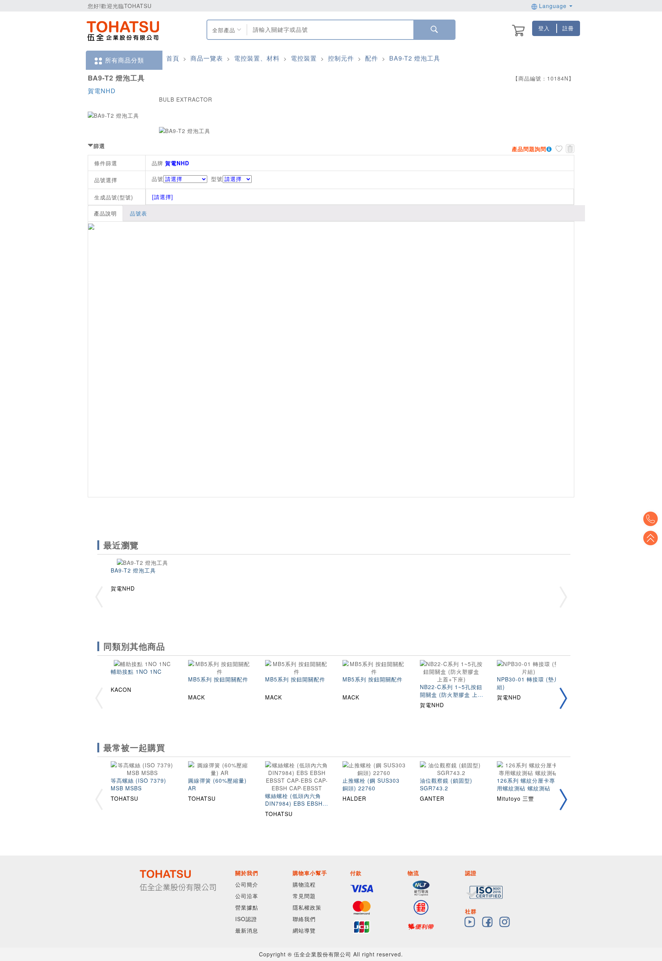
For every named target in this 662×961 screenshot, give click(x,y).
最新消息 (246, 930)
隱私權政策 (307, 907)
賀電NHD (102, 90)
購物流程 (304, 884)
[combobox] (329, 29)
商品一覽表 (206, 58)
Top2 (650, 519)
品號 (157, 179)
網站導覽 (304, 930)
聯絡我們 (304, 919)
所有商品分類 (124, 60)
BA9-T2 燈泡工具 (414, 58)
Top (650, 538)
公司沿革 (246, 896)
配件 (371, 58)
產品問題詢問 (529, 149)
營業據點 (246, 907)
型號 (217, 179)
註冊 (568, 28)
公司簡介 (246, 884)
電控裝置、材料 (257, 58)
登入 (544, 28)
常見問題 (304, 896)
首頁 (172, 58)
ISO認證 (246, 919)
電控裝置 (304, 58)
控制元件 (341, 58)
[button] (563, 698)
